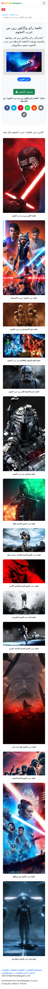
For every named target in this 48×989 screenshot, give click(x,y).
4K (3, 10)
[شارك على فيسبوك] (7, 108)
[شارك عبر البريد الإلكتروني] (41, 108)
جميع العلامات (7, 972)
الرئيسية (5, 14)
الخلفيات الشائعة (17, 969)
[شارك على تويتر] (14, 108)
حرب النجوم (14, 14)
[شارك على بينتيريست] (20, 108)
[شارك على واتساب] (27, 108)
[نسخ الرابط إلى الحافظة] (24, 114)
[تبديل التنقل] (43, 3)
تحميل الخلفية (25, 91)
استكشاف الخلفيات (34, 969)
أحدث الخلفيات (21, 972)
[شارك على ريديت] (34, 108)
